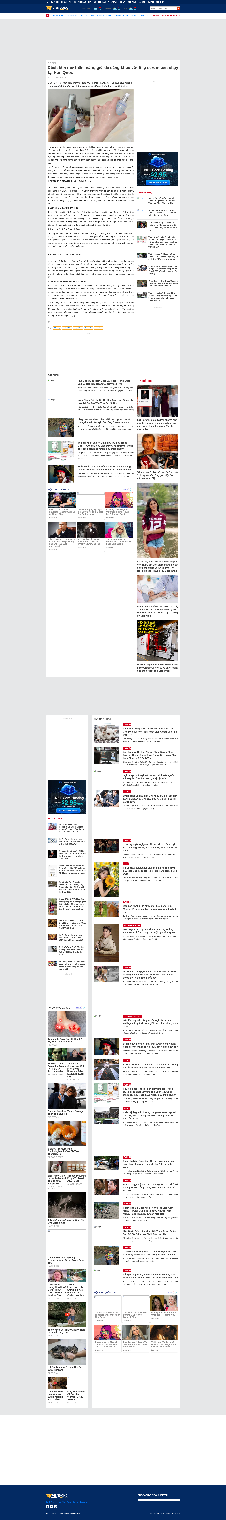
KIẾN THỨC (132, 2)
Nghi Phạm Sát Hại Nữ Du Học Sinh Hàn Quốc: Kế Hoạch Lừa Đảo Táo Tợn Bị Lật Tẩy (162, 212)
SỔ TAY (122, 2)
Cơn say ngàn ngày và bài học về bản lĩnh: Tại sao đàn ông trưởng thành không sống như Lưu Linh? (150, 847)
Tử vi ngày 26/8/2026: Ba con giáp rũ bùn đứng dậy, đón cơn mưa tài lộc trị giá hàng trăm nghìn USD (150, 871)
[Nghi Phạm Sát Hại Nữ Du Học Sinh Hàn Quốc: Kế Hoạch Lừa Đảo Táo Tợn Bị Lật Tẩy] (142, 210)
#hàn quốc (88, 328)
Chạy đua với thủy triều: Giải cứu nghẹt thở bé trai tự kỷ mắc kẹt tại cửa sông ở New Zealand (163, 283)
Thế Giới (52, 63)
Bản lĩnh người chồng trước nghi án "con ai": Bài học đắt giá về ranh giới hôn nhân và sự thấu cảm (150, 1023)
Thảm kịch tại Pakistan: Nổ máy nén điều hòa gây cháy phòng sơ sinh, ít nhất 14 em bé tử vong (163, 256)
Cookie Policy (50, 1502)
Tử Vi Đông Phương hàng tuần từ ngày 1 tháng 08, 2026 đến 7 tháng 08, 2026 (72, 841)
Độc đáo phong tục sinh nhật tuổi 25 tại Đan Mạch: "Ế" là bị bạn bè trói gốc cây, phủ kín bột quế (149, 909)
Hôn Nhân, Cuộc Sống (133, 1016)
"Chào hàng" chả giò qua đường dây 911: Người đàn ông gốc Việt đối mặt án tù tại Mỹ (75, 15)
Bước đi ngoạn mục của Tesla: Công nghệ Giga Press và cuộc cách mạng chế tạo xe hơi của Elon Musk (157, 667)
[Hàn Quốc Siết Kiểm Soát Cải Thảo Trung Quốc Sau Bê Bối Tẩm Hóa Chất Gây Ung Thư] (142, 198)
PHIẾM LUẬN (112, 2)
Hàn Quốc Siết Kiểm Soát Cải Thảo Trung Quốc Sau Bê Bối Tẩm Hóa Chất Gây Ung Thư (161, 200)
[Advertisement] (113, 39)
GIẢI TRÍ (151, 2)
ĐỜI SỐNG (92, 2)
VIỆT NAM (82, 2)
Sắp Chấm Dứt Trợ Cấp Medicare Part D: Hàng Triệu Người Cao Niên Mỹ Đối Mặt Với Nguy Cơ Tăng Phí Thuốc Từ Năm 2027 (72, 887)
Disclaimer (83, 1502)
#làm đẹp (57, 328)
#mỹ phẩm (77, 328)
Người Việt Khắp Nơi (132, 925)
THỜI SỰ (72, 2)
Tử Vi (126, 864)
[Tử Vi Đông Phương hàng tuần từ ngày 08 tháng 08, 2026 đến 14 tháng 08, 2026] (52, 937)
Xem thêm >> (161, 2)
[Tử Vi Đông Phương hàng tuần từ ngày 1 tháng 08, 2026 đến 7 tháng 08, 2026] (52, 840)
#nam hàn (98, 328)
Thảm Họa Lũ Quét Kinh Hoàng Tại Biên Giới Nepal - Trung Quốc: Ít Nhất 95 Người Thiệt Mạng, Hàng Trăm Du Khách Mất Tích (148, 1210)
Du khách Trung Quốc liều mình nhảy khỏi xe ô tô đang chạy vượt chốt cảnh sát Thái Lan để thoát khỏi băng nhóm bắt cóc (149, 974)
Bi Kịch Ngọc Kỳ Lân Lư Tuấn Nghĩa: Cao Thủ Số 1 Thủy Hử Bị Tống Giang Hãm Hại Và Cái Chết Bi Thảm (150, 1187)
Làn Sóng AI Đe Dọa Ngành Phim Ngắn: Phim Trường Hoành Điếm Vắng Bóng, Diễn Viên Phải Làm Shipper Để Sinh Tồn (149, 755)
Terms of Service (72, 1502)
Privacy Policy (61, 1502)
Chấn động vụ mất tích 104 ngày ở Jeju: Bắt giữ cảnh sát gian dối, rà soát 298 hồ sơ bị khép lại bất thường (150, 799)
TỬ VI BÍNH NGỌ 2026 (59, 2)
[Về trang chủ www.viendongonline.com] (57, 8)
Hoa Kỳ (126, 1061)
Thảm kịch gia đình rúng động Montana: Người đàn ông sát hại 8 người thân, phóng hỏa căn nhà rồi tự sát (149, 1115)
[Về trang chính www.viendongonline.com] (48, 2)
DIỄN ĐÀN (102, 2)
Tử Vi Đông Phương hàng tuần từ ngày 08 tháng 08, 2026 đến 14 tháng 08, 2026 (71, 937)
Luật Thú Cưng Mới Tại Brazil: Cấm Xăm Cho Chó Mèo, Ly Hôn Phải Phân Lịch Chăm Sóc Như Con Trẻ (150, 731)
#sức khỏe (67, 328)
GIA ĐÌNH (142, 2)
